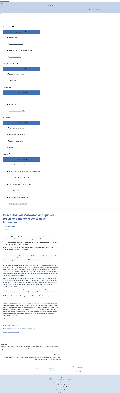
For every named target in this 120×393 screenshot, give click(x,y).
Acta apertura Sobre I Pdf (11, 332)
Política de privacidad (60, 390)
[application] (13, 27)
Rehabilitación (7, 87)
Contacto (50, 5)
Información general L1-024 (11, 325)
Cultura (5, 154)
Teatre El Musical (14, 191)
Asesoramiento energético (17, 111)
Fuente (5, 318)
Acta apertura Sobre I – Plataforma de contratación (19, 329)
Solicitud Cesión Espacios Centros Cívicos (21, 165)
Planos (11, 147)
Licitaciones (12, 81)
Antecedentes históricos (16, 128)
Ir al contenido (4, 1)
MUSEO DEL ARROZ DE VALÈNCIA (18, 204)
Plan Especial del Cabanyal (17, 134)
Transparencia (7, 27)
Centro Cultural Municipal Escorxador (20, 184)
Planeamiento (7, 117)
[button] (2, 3)
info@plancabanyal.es (60, 383)
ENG (99, 9)
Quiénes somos (13, 37)
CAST (89, 9)
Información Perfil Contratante (18, 74)
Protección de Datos (15, 57)
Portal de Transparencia (16, 44)
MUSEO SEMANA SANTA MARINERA (18, 197)
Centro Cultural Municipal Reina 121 (19, 178)
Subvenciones (13, 104)
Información (12, 98)
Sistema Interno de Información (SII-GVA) (21, 50)
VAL (94, 9)
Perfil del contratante (9, 63)
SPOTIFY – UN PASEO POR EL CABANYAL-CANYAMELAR (24, 171)
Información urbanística (16, 141)
